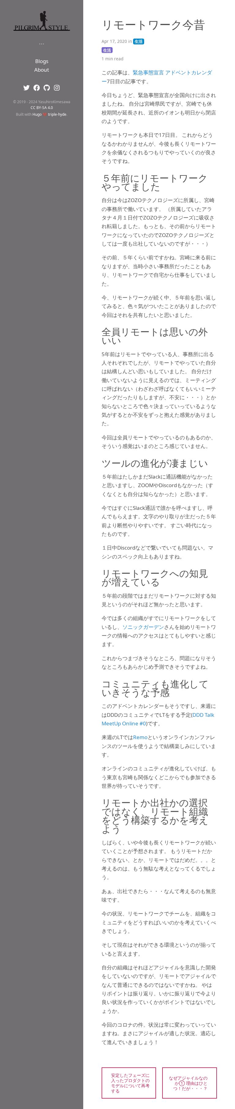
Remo (140, 737)
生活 (139, 41)
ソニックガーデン (143, 626)
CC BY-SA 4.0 (42, 107)
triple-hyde (57, 114)
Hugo (37, 114)
